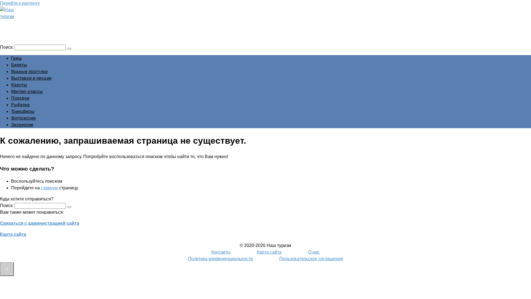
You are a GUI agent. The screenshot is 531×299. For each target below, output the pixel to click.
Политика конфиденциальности (220, 258)
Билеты (19, 65)
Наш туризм (25, 24)
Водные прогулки (29, 71)
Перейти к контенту (20, 3)
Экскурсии (22, 124)
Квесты (19, 84)
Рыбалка (20, 104)
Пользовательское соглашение (311, 258)
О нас (314, 252)
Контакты (220, 252)
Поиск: (7, 47)
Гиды (16, 58)
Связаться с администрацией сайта (39, 223)
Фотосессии (23, 118)
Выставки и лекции (31, 78)
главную (49, 187)
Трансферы (23, 111)
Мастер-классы (27, 91)
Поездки (20, 98)
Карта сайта (13, 234)
